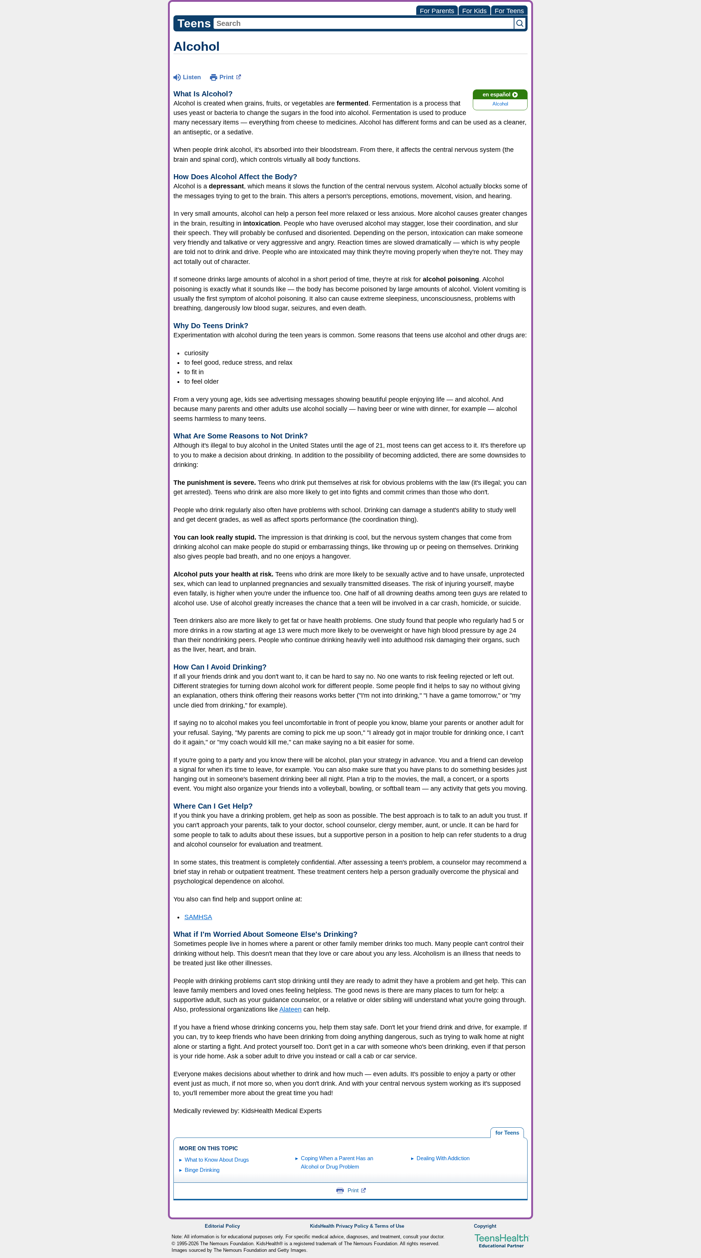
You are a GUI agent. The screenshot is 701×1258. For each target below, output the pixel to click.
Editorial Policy (222, 1226)
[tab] (507, 1132)
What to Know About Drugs (217, 1160)
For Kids (474, 11)
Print (226, 77)
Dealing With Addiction (443, 1158)
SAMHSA (198, 917)
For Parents (437, 11)
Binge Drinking (202, 1170)
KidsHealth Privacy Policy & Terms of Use (357, 1226)
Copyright (485, 1226)
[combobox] (364, 23)
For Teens (509, 11)
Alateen (290, 1009)
